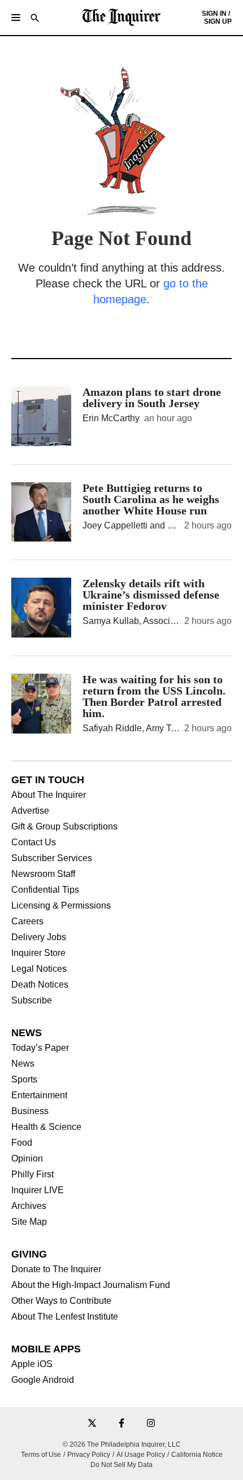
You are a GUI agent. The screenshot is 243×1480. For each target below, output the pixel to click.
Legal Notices (39, 968)
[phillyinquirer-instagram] (150, 1423)
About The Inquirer (48, 795)
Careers (27, 921)
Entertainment (39, 1095)
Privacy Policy (88, 1455)
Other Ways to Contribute (61, 1301)
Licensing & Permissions (61, 905)
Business (30, 1111)
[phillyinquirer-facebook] (121, 1423)
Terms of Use (41, 1455)
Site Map (29, 1221)
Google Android (42, 1380)
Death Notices (39, 984)
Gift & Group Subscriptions (64, 826)
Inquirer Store (38, 953)
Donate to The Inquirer (56, 1269)
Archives (28, 1206)
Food (21, 1142)
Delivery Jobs (38, 937)
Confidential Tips (45, 889)
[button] (15, 17)
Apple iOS (32, 1364)
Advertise (30, 810)
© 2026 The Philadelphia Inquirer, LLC (122, 1444)
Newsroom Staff (43, 874)
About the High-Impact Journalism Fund (90, 1285)
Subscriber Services (51, 858)
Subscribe (31, 1000)
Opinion (27, 1158)
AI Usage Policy (140, 1455)
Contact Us (33, 842)
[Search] (35, 19)
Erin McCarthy (111, 418)
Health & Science (46, 1127)
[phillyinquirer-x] (92, 1423)
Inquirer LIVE (37, 1190)
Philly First (32, 1174)
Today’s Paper (40, 1048)
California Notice (197, 1455)
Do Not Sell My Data (121, 1465)
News (22, 1063)
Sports (24, 1079)
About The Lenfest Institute (64, 1316)
